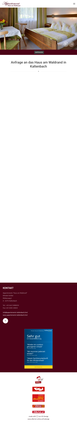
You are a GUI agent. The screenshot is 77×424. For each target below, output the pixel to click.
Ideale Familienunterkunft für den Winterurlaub (37, 359)
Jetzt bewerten (38, 367)
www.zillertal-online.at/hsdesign (38, 419)
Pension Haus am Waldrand (37, 330)
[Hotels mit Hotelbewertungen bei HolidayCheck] (48, 331)
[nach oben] (5, 320)
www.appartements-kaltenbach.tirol (15, 315)
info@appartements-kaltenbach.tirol (15, 312)
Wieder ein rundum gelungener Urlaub (35, 345)
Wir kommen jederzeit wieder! (36, 352)
